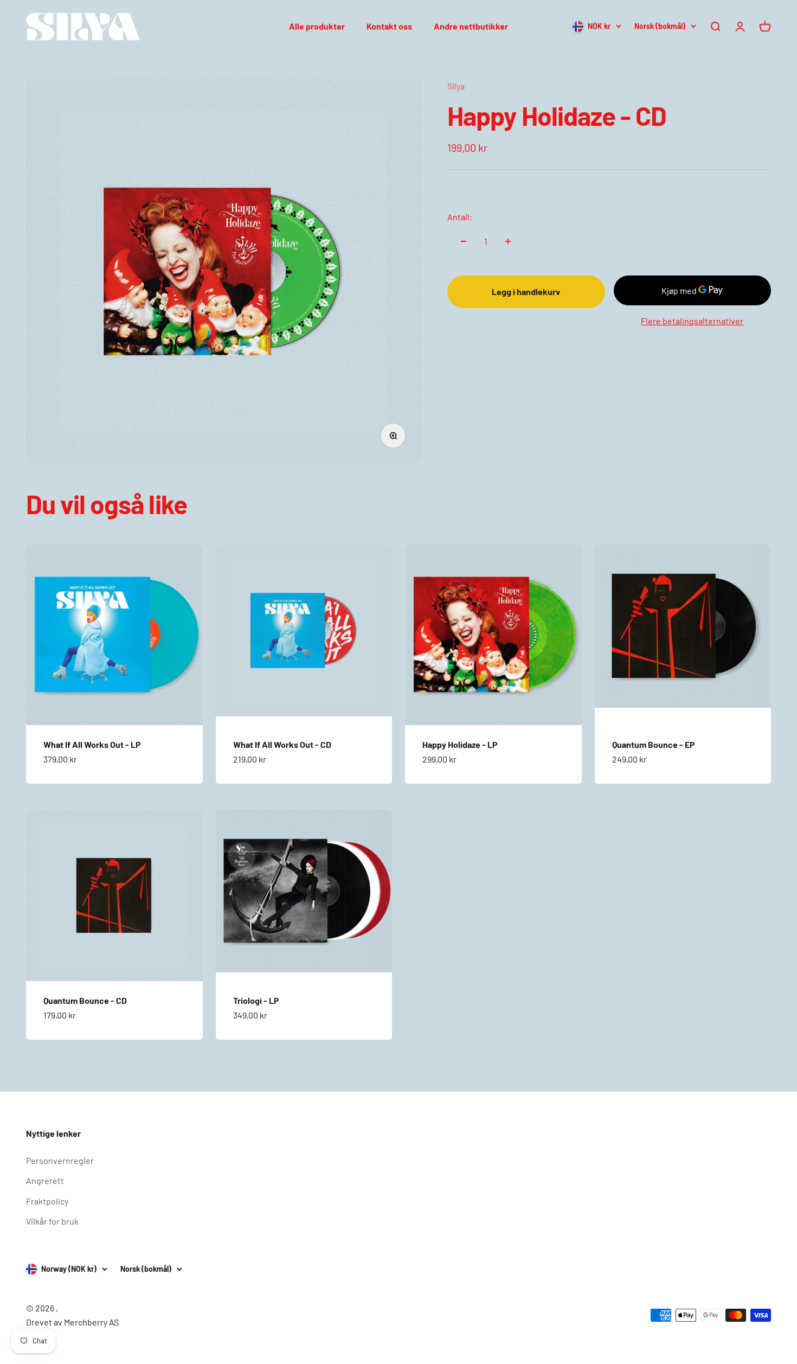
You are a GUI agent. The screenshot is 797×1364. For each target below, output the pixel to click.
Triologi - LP (256, 1000)
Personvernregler (60, 1160)
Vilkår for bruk (52, 1221)
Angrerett (45, 1180)
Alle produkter (317, 26)
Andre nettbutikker (471, 26)
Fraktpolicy (47, 1201)
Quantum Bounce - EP (653, 744)
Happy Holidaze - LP (460, 744)
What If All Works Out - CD (282, 744)
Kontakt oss (389, 26)
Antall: (459, 217)
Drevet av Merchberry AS (72, 1322)
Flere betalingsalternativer (692, 321)
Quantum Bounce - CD (85, 1000)
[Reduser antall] (463, 241)
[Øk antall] (508, 241)
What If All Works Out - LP (92, 744)
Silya (456, 86)
